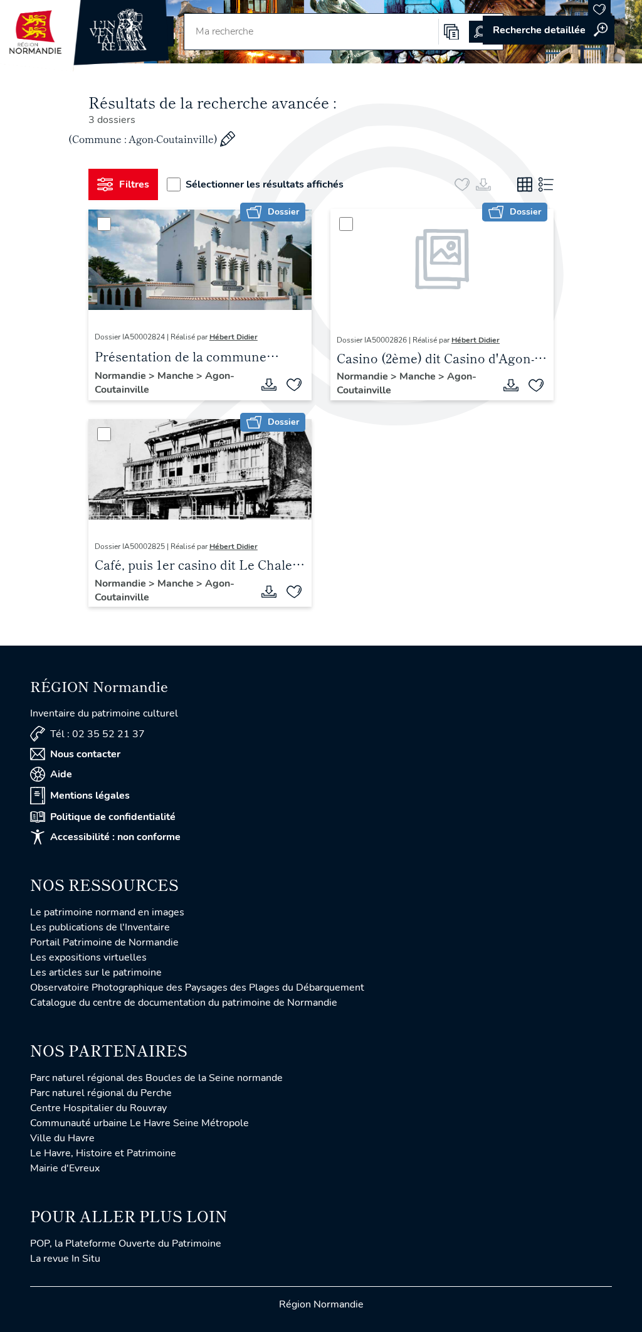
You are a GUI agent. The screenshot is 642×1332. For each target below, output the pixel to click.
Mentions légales (90, 795)
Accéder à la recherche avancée (548, 30)
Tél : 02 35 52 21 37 (97, 734)
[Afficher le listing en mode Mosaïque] (524, 184)
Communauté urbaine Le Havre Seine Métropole (139, 1123)
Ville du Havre (62, 1138)
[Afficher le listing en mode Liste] (546, 184)
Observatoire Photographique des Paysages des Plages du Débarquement (197, 987)
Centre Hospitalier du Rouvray (98, 1108)
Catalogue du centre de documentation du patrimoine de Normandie (183, 1003)
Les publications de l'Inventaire (100, 927)
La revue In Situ (65, 1258)
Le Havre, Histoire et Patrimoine (103, 1153)
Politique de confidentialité (113, 817)
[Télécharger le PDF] (268, 384)
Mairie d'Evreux (65, 1168)
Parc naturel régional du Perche (101, 1093)
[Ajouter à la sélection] (294, 384)
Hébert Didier (233, 337)
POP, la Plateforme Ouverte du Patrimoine (125, 1243)
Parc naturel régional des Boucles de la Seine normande (156, 1078)
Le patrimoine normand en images (107, 912)
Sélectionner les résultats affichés (265, 184)
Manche (176, 376)
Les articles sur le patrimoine (96, 972)
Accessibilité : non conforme (115, 837)
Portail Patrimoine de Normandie (104, 942)
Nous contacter (85, 754)
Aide (61, 774)
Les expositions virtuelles (88, 957)
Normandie (122, 376)
